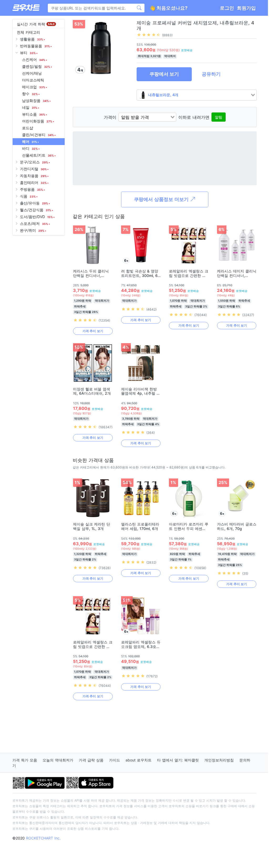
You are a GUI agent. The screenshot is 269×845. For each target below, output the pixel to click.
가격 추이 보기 (92, 331)
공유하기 (211, 74)
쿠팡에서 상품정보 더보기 (162, 199)
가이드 (114, 760)
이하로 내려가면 (193, 117)
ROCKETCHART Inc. (43, 838)
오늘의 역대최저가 (58, 760)
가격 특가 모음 (24, 760)
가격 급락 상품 (91, 760)
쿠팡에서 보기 (164, 74)
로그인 (227, 8)
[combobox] (197, 95)
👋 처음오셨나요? (168, 8)
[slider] (149, 34)
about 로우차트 (139, 760)
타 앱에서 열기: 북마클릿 (178, 760)
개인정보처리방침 (219, 760)
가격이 (110, 117)
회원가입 (246, 8)
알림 (218, 117)
